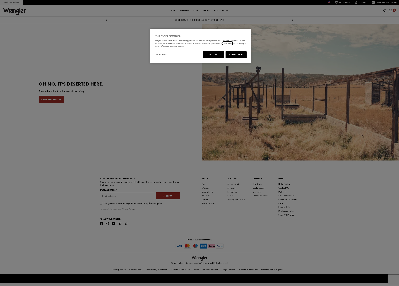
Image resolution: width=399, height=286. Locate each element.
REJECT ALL (213, 54)
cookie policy (227, 43)
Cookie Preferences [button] (161, 46)
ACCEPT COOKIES (236, 54)
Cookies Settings (161, 54)
